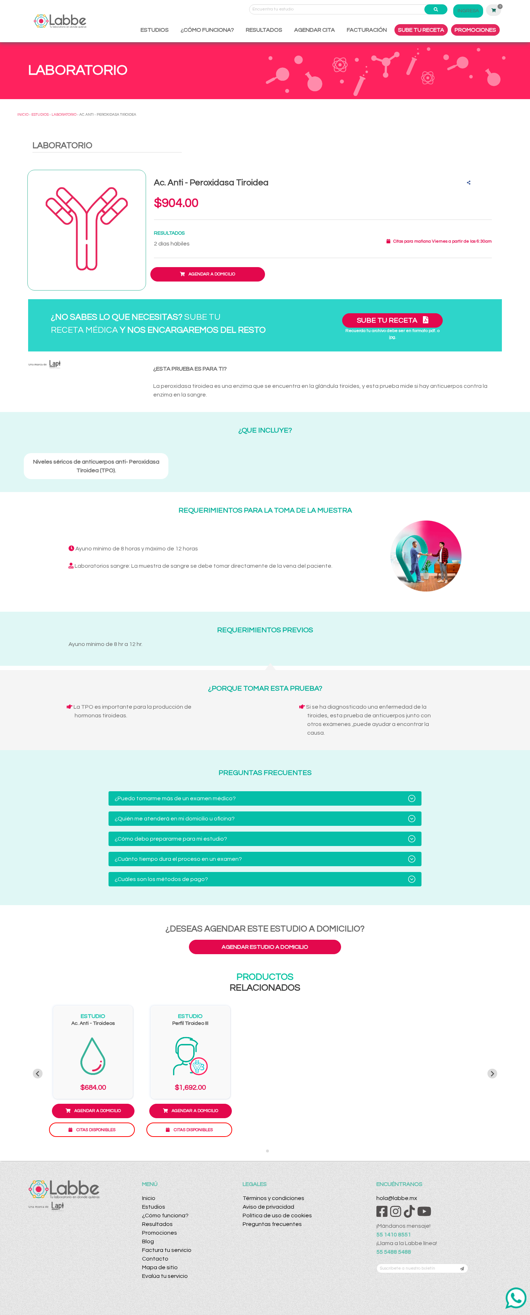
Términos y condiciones (273, 1198)
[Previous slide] (38, 1074)
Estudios (153, 1207)
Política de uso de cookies (277, 1215)
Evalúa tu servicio (165, 1276)
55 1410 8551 (393, 1234)
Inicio (148, 1198)
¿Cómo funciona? (165, 1215)
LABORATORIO (64, 114)
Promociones (159, 1233)
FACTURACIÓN (367, 30)
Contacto (155, 1259)
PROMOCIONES (475, 30)
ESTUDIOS (155, 30)
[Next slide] (492, 1074)
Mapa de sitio (160, 1267)
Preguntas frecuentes (272, 1224)
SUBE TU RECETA (421, 30)
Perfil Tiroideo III (190, 1023)
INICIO (22, 114)
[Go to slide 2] (267, 1151)
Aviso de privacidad (268, 1207)
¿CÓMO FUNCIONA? (207, 30)
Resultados (157, 1224)
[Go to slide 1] (262, 1151)
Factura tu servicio (166, 1250)
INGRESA (468, 10)
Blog (148, 1241)
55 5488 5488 (393, 1252)
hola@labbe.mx (396, 1198)
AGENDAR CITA (314, 30)
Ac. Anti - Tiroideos (93, 1023)
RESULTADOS (264, 30)
